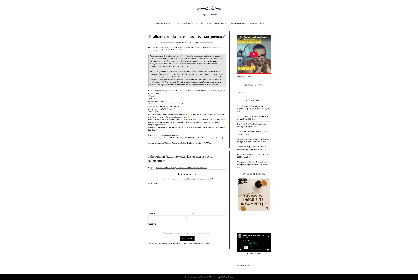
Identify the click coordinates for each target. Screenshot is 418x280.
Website (152, 224)
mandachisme (209, 8)
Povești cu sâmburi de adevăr (188, 23)
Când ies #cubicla (238, 23)
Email (191, 214)
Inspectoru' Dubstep (163, 143)
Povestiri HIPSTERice (216, 23)
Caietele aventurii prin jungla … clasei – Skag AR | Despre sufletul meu (181, 168)
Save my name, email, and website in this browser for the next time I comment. (187, 233)
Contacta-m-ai (257, 23)
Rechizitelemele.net (165, 114)
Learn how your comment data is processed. (193, 243)
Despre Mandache (162, 23)
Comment (153, 183)
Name (151, 214)
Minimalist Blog (214, 277)
